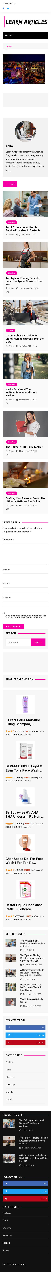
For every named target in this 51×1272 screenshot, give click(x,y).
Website (7, 597)
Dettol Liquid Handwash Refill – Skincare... (24, 907)
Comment (8, 539)
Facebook (3, 8)
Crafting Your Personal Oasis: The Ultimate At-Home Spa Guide (25, 500)
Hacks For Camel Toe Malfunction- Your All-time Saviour (21, 392)
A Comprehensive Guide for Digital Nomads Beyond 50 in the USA (25, 338)
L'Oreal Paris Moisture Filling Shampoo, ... (23, 722)
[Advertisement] (25, 100)
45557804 (19, 916)
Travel (10, 330)
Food (8, 1069)
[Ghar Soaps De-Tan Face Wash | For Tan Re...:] (25, 843)
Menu (10, 35)
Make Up (10, 1084)
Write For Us (9, 3)
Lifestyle (11, 222)
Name (6, 569)
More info (27, 735)
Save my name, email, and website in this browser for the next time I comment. (25, 616)
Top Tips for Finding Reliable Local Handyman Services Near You (24, 281)
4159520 (18, 778)
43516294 (19, 824)
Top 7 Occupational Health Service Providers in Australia (23, 229)
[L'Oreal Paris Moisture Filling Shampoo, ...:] (25, 704)
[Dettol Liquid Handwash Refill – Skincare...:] (25, 889)
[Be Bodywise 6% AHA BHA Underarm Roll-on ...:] (25, 796)
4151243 (18, 870)
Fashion (9, 1062)
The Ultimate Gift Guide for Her (24, 446)
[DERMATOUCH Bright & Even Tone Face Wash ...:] (25, 750)
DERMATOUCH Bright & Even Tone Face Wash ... (24, 768)
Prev (12, 184)
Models (9, 1092)
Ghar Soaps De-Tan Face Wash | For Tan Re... (24, 861)
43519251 (19, 731)
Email (6, 583)
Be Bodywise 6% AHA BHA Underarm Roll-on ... (25, 814)
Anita (11, 234)
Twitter (8, 8)
